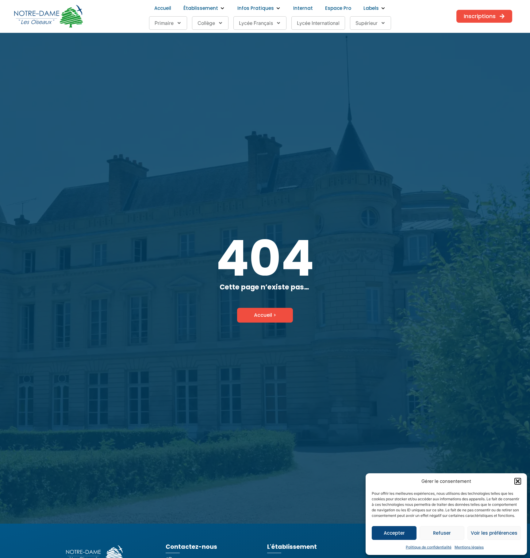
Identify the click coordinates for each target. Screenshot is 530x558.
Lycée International (318, 23)
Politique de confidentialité (428, 547)
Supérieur (366, 23)
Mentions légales (469, 547)
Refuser (442, 533)
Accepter (394, 533)
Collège (206, 23)
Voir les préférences (494, 533)
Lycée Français (256, 23)
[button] (518, 481)
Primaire (164, 23)
